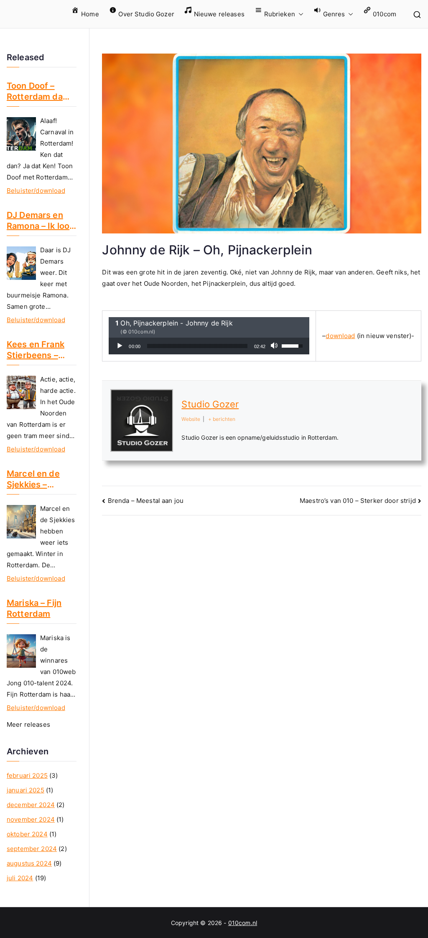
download (340, 336)
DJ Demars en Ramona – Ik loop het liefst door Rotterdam (41, 220)
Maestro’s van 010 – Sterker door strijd (358, 501)
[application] (209, 346)
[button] (299, 14)
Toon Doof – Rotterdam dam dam (38, 91)
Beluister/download (36, 191)
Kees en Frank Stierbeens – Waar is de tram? (41, 350)
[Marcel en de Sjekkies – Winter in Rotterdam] (21, 521)
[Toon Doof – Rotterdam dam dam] (21, 134)
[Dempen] (275, 346)
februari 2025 (27, 775)
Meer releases (28, 724)
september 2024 (32, 849)
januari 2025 (25, 790)
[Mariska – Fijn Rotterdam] (21, 651)
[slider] (197, 346)
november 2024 (31, 819)
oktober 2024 (27, 834)
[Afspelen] (119, 346)
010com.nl (242, 922)
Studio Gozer (210, 404)
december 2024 (31, 805)
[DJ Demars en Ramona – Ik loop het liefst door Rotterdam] (21, 263)
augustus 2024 (29, 863)
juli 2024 (20, 878)
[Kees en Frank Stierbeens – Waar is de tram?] (21, 392)
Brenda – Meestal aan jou (145, 501)
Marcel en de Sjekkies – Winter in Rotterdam (33, 479)
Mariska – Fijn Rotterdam (34, 608)
